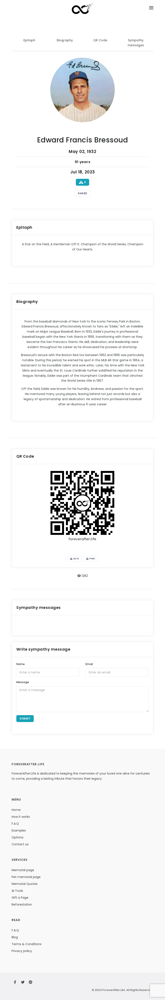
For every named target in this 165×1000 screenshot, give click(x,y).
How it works (21, 817)
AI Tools (17, 891)
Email (89, 664)
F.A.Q (15, 823)
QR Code (100, 40)
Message (22, 682)
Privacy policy (22, 951)
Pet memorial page (26, 877)
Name (20, 664)
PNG (92, 558)
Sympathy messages (136, 42)
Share (82, 193)
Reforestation (22, 904)
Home (16, 810)
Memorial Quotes (25, 884)
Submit (25, 718)
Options (17, 837)
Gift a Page (20, 897)
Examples (19, 830)
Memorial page (23, 870)
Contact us (20, 844)
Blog (15, 937)
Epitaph (29, 40)
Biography (65, 40)
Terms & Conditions (26, 944)
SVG (75, 558)
